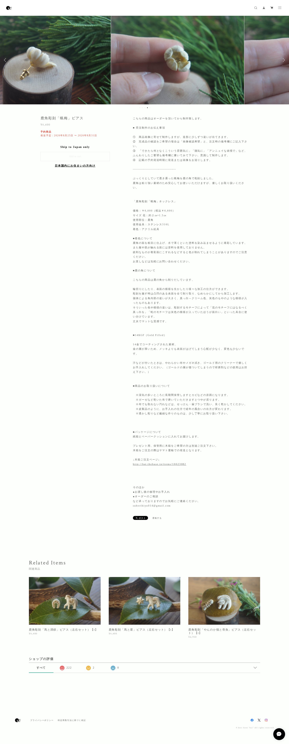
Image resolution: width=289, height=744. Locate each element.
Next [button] (283, 60)
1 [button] (139, 107)
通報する (157, 518)
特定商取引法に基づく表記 (72, 720)
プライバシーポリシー (42, 720)
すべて (41, 667)
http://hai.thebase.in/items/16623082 (159, 464)
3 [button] (144, 107)
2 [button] (142, 107)
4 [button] (147, 107)
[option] (144, 60)
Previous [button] (6, 60)
